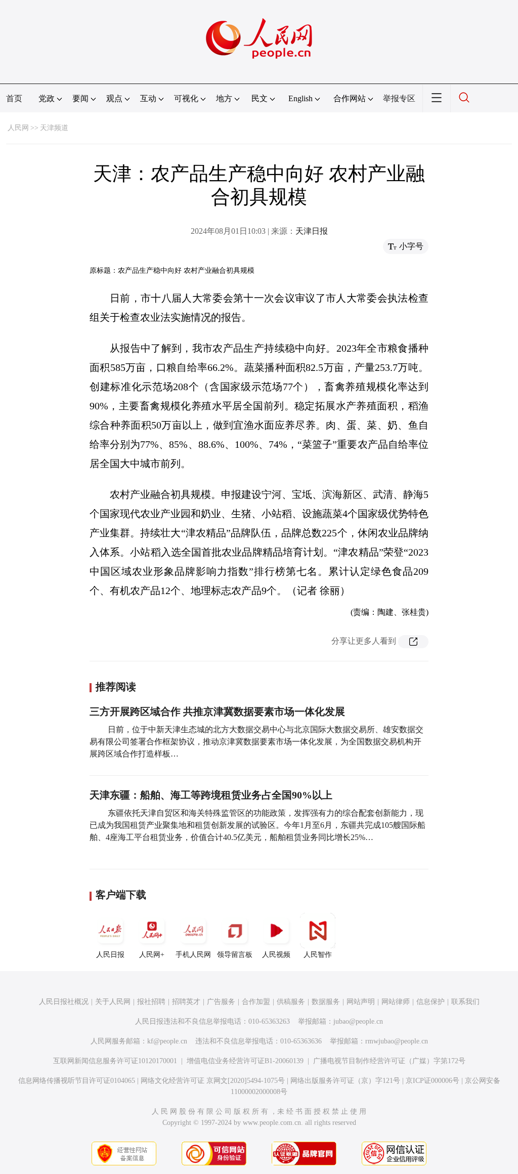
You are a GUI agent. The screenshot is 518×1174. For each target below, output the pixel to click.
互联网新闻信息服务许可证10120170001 (115, 1061)
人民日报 (110, 954)
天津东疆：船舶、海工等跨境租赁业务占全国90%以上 (211, 795)
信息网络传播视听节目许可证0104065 (76, 1080)
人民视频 (276, 954)
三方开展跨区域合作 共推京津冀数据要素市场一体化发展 (217, 711)
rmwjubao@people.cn (396, 1041)
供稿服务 (291, 1001)
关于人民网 (113, 1001)
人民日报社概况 (64, 1001)
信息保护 (430, 1001)
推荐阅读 (116, 686)
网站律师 (395, 1001)
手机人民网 (193, 954)
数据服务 (326, 1001)
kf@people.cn (167, 1041)
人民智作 (318, 954)
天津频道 (54, 128)
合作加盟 (256, 1001)
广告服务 (221, 1001)
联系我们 (465, 1001)
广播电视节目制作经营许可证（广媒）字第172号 (389, 1061)
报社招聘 (151, 1001)
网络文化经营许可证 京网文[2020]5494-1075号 (213, 1080)
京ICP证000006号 (432, 1080)
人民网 (18, 128)
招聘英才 (186, 1001)
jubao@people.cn (358, 1021)
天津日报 (311, 231)
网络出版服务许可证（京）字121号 (345, 1080)
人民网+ (151, 954)
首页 (14, 98)
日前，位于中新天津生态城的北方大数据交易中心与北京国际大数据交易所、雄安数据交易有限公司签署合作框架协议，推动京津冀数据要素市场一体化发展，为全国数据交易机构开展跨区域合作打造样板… (256, 741)
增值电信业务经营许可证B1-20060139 (245, 1061)
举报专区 (399, 98)
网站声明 (361, 1001)
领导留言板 (234, 954)
